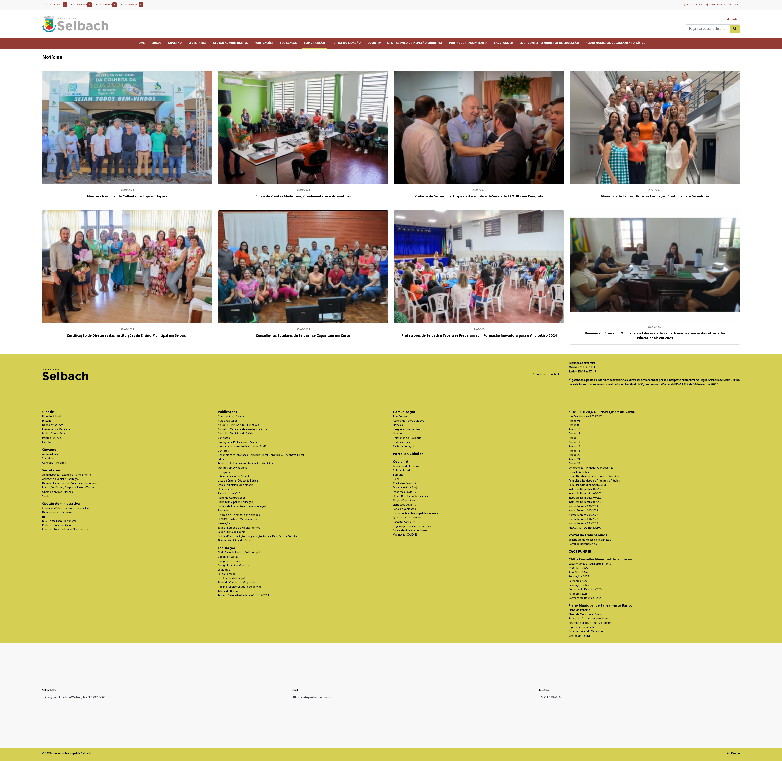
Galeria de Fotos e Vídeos (408, 420)
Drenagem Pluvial (579, 635)
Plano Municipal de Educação (235, 502)
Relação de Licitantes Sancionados (239, 515)
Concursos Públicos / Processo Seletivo (66, 508)
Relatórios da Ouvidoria (407, 438)
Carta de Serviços (403, 446)
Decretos (223, 450)
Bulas (396, 479)
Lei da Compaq (227, 574)
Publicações (227, 412)
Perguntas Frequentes (406, 429)
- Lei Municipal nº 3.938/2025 (586, 416)
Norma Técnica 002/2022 (583, 510)
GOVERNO (175, 43)
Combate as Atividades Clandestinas (591, 468)
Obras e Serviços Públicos (57, 492)
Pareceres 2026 (578, 593)
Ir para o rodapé (131, 5)
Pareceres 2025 (578, 581)
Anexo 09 (574, 425)
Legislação (226, 548)
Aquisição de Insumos (406, 466)
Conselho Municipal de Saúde (236, 433)
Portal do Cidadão (408, 454)
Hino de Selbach (52, 416)
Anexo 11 (574, 433)
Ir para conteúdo (54, 5)
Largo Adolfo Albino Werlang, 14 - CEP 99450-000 (75, 697)
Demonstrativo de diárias (57, 512)
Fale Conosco (401, 416)
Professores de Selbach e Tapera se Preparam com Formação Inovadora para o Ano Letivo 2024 (479, 336)
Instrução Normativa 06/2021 (586, 493)
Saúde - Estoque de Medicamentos (239, 527)
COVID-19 (374, 43)
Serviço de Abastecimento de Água (590, 618)
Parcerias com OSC (229, 493)
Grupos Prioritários (404, 500)
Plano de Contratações (231, 497)
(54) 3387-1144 (552, 697)
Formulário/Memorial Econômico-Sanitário (594, 476)
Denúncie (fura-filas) (405, 487)
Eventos (47, 442)
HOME (140, 43)
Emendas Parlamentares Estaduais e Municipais (246, 463)
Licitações (224, 472)
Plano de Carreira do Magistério (237, 582)
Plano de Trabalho (579, 610)
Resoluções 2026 (579, 585)
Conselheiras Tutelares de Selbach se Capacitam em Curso (303, 336)
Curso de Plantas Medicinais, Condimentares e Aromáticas (303, 196)
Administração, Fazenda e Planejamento (66, 474)
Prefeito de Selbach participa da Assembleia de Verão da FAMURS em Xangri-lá (479, 196)
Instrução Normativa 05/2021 (586, 489)
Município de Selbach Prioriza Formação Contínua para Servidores (655, 196)
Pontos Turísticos (52, 438)
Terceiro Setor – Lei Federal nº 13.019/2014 (243, 595)
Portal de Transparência (588, 535)
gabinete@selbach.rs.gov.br (313, 697)
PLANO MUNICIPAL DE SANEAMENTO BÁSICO (615, 43)
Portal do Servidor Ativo (56, 525)
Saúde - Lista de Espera (231, 532)
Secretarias (51, 470)
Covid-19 (400, 462)
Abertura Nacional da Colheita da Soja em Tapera (127, 196)
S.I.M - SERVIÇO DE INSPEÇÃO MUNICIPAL (415, 43)
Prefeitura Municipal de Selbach (75, 23)
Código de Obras (228, 557)
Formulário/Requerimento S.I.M (587, 485)
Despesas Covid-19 (404, 492)
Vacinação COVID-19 (405, 534)
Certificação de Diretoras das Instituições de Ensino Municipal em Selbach (127, 336)
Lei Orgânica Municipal (231, 578)
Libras (734, 5)
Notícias (398, 425)
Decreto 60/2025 (579, 472)
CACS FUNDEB (503, 43)
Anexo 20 (574, 455)
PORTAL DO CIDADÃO (346, 43)
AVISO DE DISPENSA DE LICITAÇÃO (238, 425)
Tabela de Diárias (228, 591)
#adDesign (733, 753)
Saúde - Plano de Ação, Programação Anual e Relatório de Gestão (257, 536)
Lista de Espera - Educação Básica (238, 480)
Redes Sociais (401, 442)
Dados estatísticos (53, 425)
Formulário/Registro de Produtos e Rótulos (594, 480)
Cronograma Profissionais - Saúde (238, 442)
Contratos (224, 438)
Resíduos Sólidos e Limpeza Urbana (590, 623)
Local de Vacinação (404, 509)
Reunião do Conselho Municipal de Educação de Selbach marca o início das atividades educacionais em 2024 (655, 336)
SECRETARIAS (197, 43)
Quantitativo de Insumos (408, 517)
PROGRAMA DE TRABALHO (585, 527)
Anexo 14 (574, 446)
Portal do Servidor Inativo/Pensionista (65, 529)
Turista (733, 19)
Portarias (223, 510)
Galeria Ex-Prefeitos (54, 462)
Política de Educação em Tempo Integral (242, 506)
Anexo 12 (574, 438)
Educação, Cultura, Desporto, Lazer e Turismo (69, 487)
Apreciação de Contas (231, 416)
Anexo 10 (574, 429)
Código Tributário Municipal (234, 565)
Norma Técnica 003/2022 (583, 515)
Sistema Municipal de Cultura (235, 540)
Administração (50, 454)
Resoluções (225, 523)
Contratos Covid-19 (404, 483)
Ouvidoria (399, 433)
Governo (49, 450)
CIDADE (156, 43)
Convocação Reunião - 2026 (585, 598)
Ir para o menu (80, 5)
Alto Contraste (716, 5)
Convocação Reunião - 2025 (585, 589)
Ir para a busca (105, 5)
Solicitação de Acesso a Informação (590, 539)
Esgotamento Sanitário (582, 627)
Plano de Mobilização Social (585, 614)
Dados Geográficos (53, 433)
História (46, 420)
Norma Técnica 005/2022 (583, 523)
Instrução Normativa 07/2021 (586, 497)
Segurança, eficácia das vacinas (412, 526)
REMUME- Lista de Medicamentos (238, 519)
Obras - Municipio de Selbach (235, 485)
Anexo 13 (574, 442)
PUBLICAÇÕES (263, 43)
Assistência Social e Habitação (60, 479)
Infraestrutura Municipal (56, 429)
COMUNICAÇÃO (314, 43)
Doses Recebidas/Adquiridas (410, 496)
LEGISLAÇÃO (288, 43)
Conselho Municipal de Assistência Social (243, 429)
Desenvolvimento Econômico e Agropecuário (70, 483)
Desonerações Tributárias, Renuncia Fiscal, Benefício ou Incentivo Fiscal (261, 455)
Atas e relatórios (227, 420)
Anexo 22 (574, 463)
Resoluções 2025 (579, 576)
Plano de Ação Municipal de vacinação (416, 513)
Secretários (49, 458)
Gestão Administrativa (61, 504)
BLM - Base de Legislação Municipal (239, 552)
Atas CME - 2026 (578, 572)
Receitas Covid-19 (404, 521)
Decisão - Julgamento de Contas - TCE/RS (242, 446)
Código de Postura (229, 561)
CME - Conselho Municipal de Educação (600, 559)
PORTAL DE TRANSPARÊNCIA (468, 43)
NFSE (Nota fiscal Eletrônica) (59, 521)
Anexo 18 (574, 450)
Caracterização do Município (586, 631)
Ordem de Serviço (228, 489)
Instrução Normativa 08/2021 (586, 502)
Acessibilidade (694, 5)
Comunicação (404, 412)
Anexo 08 (574, 420)
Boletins (398, 474)
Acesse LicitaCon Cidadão (235, 476)
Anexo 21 (574, 459)
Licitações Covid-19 (404, 504)
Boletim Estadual (403, 470)
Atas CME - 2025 (578, 568)
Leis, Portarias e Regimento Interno (590, 563)
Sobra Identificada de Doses (410, 530)
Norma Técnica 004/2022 (583, 519)
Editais (222, 459)
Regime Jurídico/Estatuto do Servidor (240, 586)
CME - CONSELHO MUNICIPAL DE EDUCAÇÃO (549, 43)
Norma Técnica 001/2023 (583, 506)
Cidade (48, 412)
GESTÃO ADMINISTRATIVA (230, 43)
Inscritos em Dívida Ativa (232, 468)
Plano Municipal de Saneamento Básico (601, 605)
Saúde (46, 496)
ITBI (44, 516)
